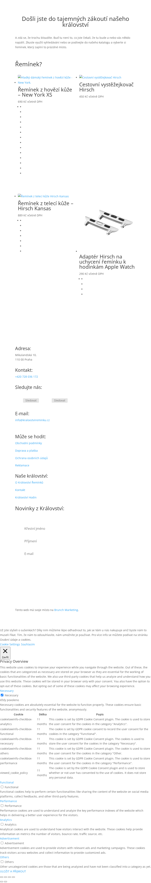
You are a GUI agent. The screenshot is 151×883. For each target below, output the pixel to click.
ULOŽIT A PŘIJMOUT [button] (13, 871)
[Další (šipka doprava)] (5, 881)
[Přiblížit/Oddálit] (1, 877)
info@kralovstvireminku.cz (32, 420)
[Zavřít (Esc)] (13, 877)
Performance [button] (8, 801)
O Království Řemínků (29, 482)
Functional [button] (7, 782)
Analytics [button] (6, 820)
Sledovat (31, 400)
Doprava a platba (26, 450)
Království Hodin (26, 497)
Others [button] (4, 857)
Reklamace (22, 465)
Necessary (11, 695)
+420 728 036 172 (26, 376)
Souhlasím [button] (28, 644)
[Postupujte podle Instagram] (47, 401)
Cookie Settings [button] (10, 644)
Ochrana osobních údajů (31, 458)
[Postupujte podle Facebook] (18, 401)
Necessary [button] (7, 691)
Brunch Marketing (66, 610)
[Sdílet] (9, 877)
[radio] (49, 106)
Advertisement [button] (9, 838)
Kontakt (20, 490)
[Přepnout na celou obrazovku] (5, 877)
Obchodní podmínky (28, 443)
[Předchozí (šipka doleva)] (1, 881)
